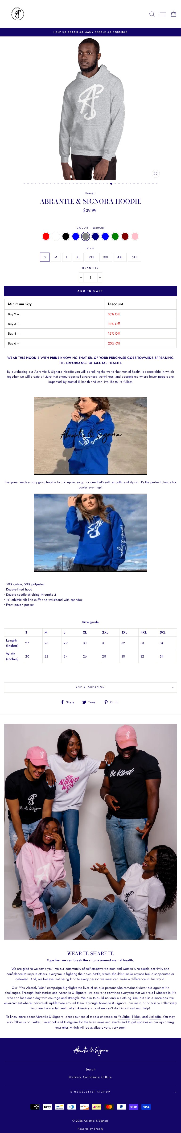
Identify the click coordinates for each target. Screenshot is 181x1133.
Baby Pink (135, 236)
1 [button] (25, 184)
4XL (120, 257)
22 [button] (104, 184)
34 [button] (149, 184)
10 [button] (59, 184)
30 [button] (134, 184)
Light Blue (76, 236)
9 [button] (55, 184)
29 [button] (131, 184)
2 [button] (28, 184)
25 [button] (116, 184)
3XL (105, 257)
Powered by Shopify (90, 1129)
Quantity (90, 268)
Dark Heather (56, 236)
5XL (134, 257)
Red (46, 236)
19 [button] (92, 184)
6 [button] (43, 184)
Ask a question (90, 687)
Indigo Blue (105, 236)
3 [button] (32, 184)
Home (89, 193)
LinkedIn (155, 1016)
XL (78, 257)
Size (90, 248)
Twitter (36, 1022)
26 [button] (119, 184)
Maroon (125, 236)
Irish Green (115, 236)
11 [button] (62, 184)
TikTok (136, 1016)
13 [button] (70, 184)
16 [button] (81, 184)
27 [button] (123, 184)
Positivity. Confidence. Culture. (90, 1077)
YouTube (124, 1016)
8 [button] (51, 184)
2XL (91, 257)
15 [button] (77, 184)
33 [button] (146, 184)
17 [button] (85, 184)
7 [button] (47, 184)
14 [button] (74, 184)
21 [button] (100, 184)
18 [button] (89, 184)
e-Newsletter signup (90, 1091)
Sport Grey (86, 236)
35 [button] (153, 184)
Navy (95, 236)
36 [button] (157, 184)
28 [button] (127, 184)
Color (90, 228)
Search (90, 1069)
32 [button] (142, 184)
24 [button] (111, 184)
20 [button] (96, 184)
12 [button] (66, 184)
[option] (90, 32)
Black (66, 236)
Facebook (50, 1022)
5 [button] (40, 184)
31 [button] (138, 184)
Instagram (71, 1022)
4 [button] (36, 184)
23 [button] (108, 184)
